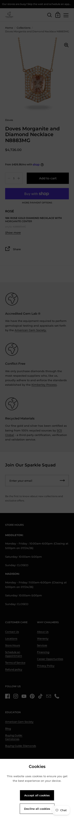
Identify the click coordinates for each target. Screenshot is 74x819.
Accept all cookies (37, 795)
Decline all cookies (37, 808)
